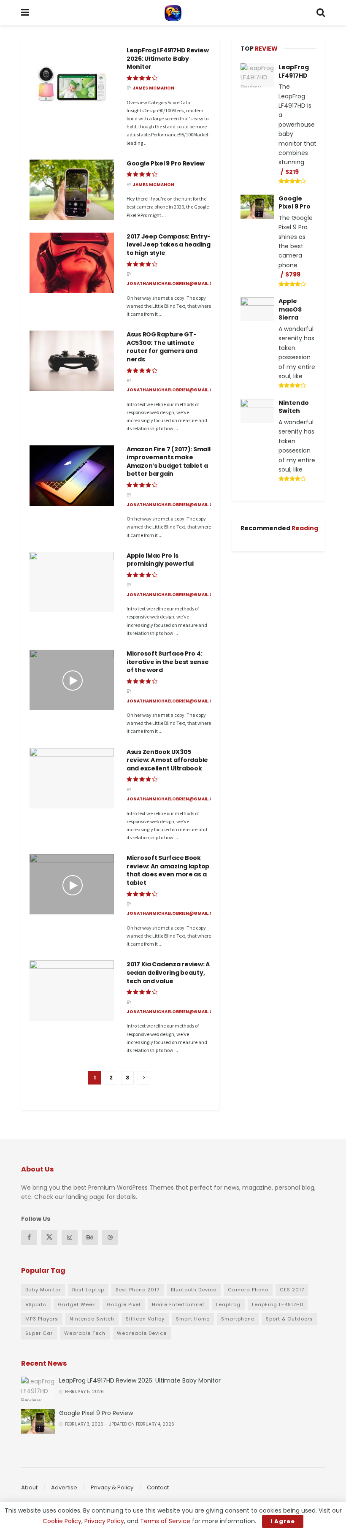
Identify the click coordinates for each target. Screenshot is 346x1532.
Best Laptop (88, 1289)
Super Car (39, 1333)
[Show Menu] (25, 12)
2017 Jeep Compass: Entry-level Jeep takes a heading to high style (169, 244)
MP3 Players (41, 1318)
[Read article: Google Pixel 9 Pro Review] (72, 190)
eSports (35, 1304)
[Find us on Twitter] (49, 1237)
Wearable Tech (84, 1333)
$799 (292, 274)
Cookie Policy (62, 1521)
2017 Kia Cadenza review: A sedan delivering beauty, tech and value (168, 972)
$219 (292, 172)
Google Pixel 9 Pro (294, 202)
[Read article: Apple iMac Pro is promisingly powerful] (72, 582)
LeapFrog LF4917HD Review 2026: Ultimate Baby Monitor (167, 58)
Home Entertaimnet (178, 1304)
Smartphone (237, 1318)
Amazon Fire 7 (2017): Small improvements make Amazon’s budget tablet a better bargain (168, 461)
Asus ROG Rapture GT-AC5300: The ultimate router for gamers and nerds (162, 346)
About (29, 1487)
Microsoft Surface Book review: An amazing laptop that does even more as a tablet (168, 870)
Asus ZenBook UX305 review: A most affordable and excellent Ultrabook (167, 760)
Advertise (64, 1487)
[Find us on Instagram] (70, 1237)
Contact (158, 1487)
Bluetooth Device (193, 1289)
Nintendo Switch (293, 407)
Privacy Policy (104, 1521)
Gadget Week (76, 1304)
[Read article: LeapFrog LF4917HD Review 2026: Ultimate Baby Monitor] (72, 76)
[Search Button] (320, 12)
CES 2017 (292, 1289)
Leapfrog (228, 1304)
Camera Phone (248, 1289)
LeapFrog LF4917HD (293, 71)
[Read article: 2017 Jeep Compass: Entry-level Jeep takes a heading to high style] (72, 263)
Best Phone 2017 (137, 1289)
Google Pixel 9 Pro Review (166, 163)
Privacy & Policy (112, 1487)
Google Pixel (124, 1304)
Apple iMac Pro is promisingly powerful (160, 559)
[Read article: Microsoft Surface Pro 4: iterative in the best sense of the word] (72, 680)
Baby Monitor (43, 1289)
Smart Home (193, 1318)
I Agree (282, 1521)
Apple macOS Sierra (290, 309)
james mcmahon (153, 88)
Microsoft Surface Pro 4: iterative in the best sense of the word (167, 661)
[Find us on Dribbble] (110, 1237)
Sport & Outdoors (289, 1318)
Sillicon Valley (145, 1318)
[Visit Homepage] (173, 12)
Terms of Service (165, 1521)
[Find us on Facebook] (29, 1237)
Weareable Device (142, 1333)
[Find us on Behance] (90, 1237)
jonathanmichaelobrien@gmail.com (174, 283)
